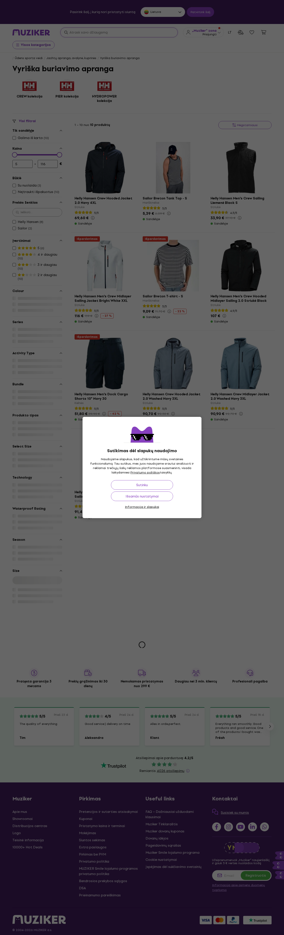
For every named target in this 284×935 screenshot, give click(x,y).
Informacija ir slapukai (142, 507)
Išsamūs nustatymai (142, 496)
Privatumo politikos (145, 472)
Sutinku (142, 485)
